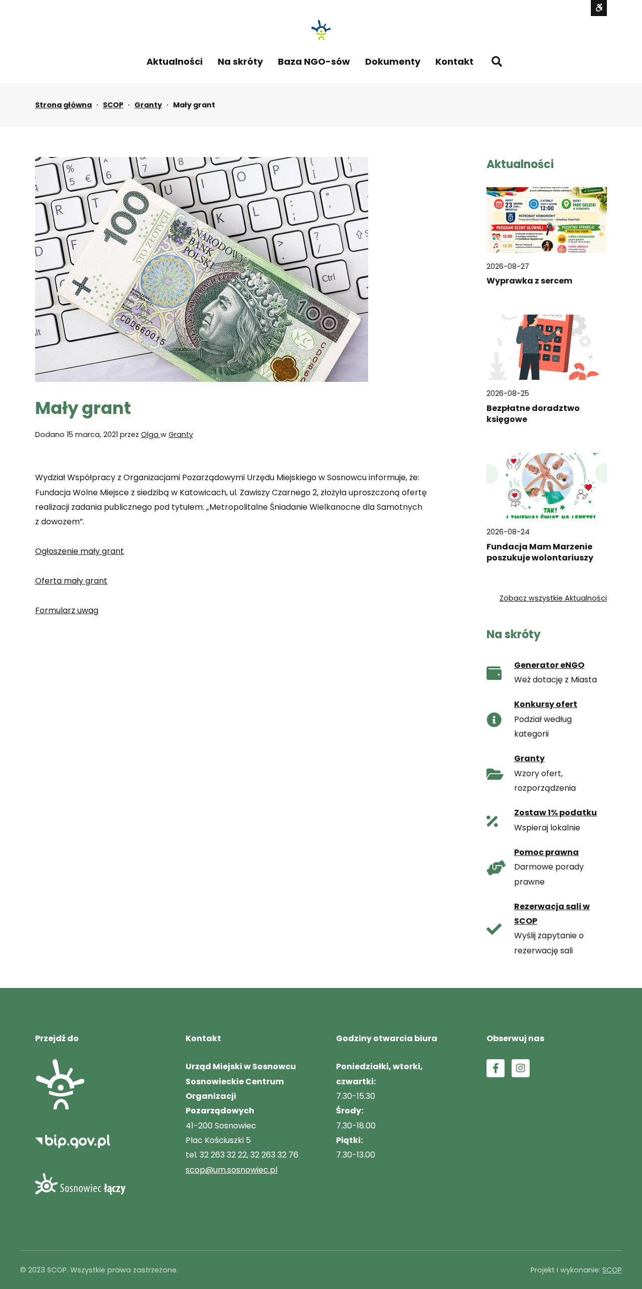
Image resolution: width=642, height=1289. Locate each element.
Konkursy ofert (545, 704)
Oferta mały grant (71, 581)
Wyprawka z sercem (529, 281)
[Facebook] (496, 1068)
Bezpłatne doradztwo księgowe (533, 414)
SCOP (113, 105)
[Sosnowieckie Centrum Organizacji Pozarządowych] (321, 30)
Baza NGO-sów (314, 61)
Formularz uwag (66, 610)
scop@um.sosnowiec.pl (231, 1170)
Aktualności (174, 61)
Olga (150, 434)
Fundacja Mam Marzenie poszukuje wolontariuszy (540, 552)
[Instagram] (521, 1068)
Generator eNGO (549, 665)
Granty (148, 105)
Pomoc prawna (546, 852)
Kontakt (454, 61)
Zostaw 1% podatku (555, 812)
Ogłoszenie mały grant (79, 551)
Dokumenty (392, 61)
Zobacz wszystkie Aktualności (553, 598)
